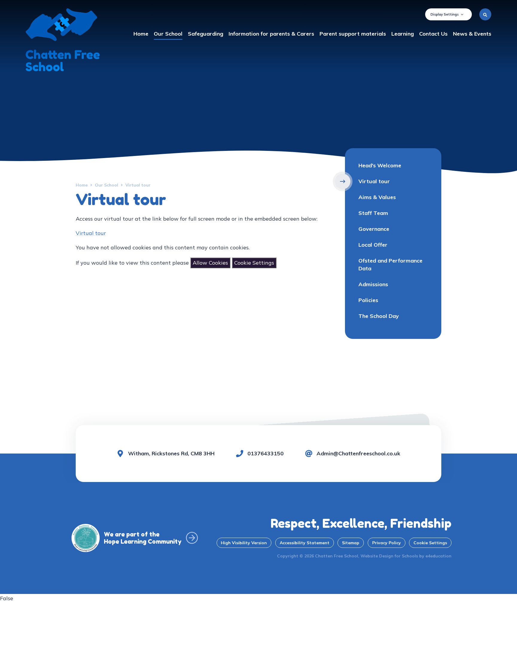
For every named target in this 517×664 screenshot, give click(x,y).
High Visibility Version (244, 542)
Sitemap (350, 542)
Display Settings (445, 14)
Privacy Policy (386, 542)
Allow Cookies (210, 262)
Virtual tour (91, 233)
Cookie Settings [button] (430, 542)
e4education (438, 556)
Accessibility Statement (304, 542)
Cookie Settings (254, 262)
